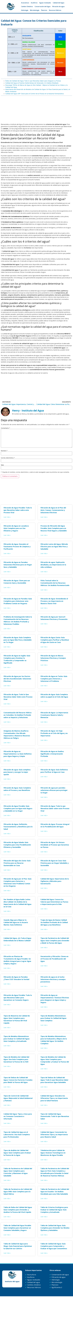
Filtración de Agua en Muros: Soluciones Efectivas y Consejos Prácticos (53, 658)
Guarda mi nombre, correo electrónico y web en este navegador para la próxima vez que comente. (35, 472)
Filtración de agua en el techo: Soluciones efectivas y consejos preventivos (53, 979)
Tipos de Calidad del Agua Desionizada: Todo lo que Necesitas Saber (55, 1116)
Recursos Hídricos (55, 10)
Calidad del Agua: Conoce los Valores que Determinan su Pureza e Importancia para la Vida (54, 901)
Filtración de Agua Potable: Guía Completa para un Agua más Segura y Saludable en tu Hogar (18, 808)
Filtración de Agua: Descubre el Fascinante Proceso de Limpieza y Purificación (17, 546)
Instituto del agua (12, 1281)
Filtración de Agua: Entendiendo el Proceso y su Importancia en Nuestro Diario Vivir (54, 601)
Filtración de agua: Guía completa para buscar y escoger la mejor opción (17, 772)
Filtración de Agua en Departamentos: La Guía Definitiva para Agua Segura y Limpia (18, 753)
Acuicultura (25, 3)
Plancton (44, 10)
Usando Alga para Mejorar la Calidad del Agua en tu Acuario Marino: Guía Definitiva (16, 922)
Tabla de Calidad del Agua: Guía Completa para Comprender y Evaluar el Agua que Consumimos (54, 1246)
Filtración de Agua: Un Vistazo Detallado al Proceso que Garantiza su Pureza (55, 844)
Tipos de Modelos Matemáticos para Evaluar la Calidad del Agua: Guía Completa (54, 1018)
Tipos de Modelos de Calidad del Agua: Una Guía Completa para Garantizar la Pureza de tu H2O (16, 1059)
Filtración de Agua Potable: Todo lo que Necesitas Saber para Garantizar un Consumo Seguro (18, 997)
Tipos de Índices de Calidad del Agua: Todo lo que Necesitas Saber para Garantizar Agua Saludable (54, 1079)
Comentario (5, 428)
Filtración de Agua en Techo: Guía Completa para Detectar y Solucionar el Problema (54, 678)
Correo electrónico (8, 457)
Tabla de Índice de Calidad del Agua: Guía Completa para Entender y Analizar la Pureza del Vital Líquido (18, 1209)
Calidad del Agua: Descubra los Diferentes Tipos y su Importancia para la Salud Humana (54, 1098)
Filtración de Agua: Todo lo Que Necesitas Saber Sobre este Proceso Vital (18, 696)
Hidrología (24, 10)
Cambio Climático (27, 6)
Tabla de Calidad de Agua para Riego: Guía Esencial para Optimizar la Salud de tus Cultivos (18, 1246)
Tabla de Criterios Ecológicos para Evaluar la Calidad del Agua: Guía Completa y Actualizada (54, 1209)
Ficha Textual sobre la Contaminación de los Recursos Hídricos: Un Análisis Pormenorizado (55, 582)
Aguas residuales (45, 3)
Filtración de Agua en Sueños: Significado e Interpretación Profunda (52, 753)
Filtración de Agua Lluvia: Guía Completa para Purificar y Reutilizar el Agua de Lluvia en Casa (55, 639)
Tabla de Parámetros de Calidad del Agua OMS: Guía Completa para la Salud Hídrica (18, 1191)
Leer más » (7, 517)
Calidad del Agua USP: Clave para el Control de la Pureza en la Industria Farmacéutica (34, 94)
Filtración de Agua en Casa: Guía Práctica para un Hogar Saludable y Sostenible (55, 863)
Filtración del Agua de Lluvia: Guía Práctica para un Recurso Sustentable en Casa (17, 863)
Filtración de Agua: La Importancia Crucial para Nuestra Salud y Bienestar (54, 715)
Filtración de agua (58, 6)
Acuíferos (34, 3)
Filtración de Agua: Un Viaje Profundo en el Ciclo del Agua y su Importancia (54, 733)
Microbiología (34, 10)
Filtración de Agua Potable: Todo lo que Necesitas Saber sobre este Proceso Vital (18, 510)
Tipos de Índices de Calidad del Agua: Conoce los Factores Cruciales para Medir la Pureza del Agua (18, 1079)
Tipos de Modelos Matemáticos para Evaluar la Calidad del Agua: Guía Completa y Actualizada (17, 1038)
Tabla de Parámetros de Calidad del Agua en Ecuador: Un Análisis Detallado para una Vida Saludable (55, 1191)
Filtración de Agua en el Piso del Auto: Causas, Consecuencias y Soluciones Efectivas (53, 510)
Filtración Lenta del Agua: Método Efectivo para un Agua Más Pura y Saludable (54, 546)
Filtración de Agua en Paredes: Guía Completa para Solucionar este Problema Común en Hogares (18, 601)
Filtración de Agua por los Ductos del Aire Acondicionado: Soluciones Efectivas (17, 678)
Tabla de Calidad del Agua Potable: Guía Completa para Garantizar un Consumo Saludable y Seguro (17, 1227)
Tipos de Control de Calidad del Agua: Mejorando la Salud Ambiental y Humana (18, 1098)
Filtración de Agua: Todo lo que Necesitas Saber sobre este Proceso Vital (55, 808)
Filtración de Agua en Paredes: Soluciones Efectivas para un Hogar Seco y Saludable (18, 564)
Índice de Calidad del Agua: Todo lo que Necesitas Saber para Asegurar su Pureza (33, 81)
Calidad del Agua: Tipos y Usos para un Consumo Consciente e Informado (18, 1116)
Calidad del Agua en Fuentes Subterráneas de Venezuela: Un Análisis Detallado (31, 83)
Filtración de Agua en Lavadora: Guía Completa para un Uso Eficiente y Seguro (16, 528)
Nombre (4, 450)
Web (2, 465)
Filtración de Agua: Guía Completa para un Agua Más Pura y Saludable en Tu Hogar (18, 639)
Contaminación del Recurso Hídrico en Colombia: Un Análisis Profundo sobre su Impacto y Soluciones (18, 715)
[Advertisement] (36, 110)
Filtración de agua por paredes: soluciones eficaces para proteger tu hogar (54, 790)
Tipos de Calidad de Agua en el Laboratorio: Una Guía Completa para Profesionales (17, 1134)
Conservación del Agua (42, 6)
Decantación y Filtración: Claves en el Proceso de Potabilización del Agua (54, 958)
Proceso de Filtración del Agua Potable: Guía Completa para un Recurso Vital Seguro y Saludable (54, 528)
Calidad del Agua (58, 3)
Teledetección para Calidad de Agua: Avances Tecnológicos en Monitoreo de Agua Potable (53, 1152)
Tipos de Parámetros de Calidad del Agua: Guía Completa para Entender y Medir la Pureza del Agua (55, 940)
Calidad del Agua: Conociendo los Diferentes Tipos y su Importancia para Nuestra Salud (54, 1134)
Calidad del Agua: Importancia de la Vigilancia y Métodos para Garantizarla (55, 881)
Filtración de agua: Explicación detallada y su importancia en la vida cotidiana (53, 564)
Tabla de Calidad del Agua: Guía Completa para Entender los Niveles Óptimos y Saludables (55, 1227)
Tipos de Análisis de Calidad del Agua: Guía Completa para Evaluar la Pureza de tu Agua (17, 1152)
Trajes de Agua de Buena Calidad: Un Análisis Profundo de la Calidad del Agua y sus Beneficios (54, 922)
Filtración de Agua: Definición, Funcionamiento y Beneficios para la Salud (18, 826)
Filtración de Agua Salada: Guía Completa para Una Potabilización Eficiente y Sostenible (17, 844)
